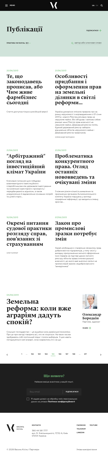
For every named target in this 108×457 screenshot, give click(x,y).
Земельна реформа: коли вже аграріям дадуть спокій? (39, 311)
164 (46, 354)
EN (97, 5)
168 (73, 354)
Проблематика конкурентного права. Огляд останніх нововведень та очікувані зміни (75, 169)
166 (60, 354)
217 (85, 354)
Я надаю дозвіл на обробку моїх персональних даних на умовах (54, 400)
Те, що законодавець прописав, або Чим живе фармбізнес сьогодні (25, 89)
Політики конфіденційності (61, 402)
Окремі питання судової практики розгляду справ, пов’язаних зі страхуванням (29, 234)
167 (67, 354)
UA (93, 5)
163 (39, 354)
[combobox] (28, 43)
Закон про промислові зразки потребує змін (76, 231)
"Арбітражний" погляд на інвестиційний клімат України (26, 163)
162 (32, 354)
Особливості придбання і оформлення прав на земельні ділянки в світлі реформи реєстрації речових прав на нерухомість (78, 89)
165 (53, 354)
